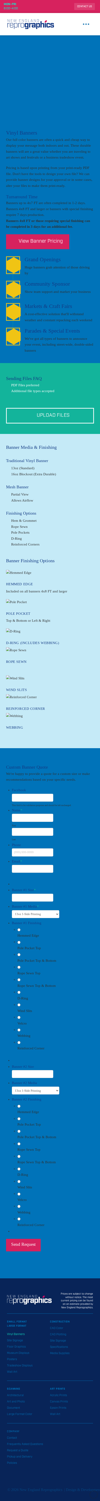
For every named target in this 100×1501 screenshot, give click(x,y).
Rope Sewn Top (28, 973)
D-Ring (22, 998)
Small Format (17, 1321)
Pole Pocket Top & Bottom (36, 960)
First (14, 825)
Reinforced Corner (30, 1048)
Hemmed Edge (28, 935)
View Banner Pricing (41, 241)
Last (14, 839)
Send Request (23, 1244)
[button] (86, 24)
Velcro (22, 1023)
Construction (60, 1321)
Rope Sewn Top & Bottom (36, 986)
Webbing (23, 1036)
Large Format (16, 1326)
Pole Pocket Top (29, 948)
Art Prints (57, 1389)
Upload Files (53, 415)
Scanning (13, 1389)
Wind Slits (24, 1011)
